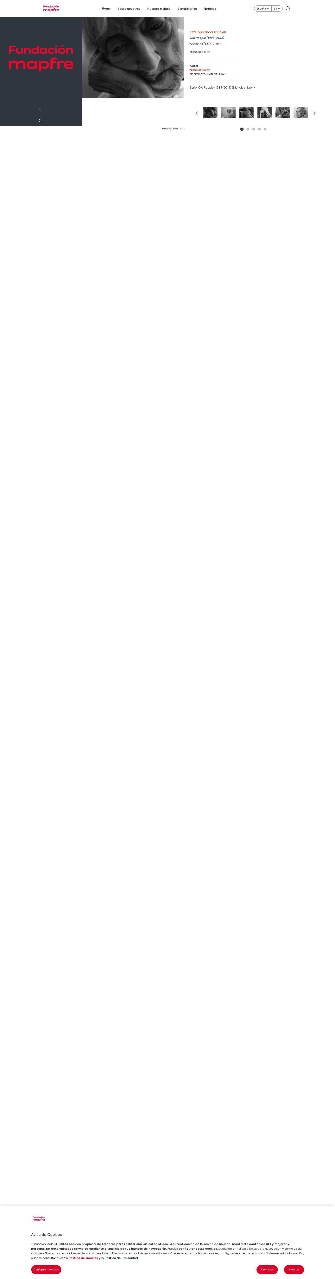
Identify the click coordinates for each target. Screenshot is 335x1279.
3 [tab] (254, 129)
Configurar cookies (46, 1269)
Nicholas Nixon (200, 70)
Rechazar (267, 1269)
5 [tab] (265, 129)
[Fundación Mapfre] (51, 8)
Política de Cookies (83, 1258)
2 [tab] (248, 129)
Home (106, 8)
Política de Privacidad (121, 1258)
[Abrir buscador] (288, 8)
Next (314, 113)
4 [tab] (259, 129)
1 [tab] (242, 129)
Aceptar (294, 1269)
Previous (197, 113)
